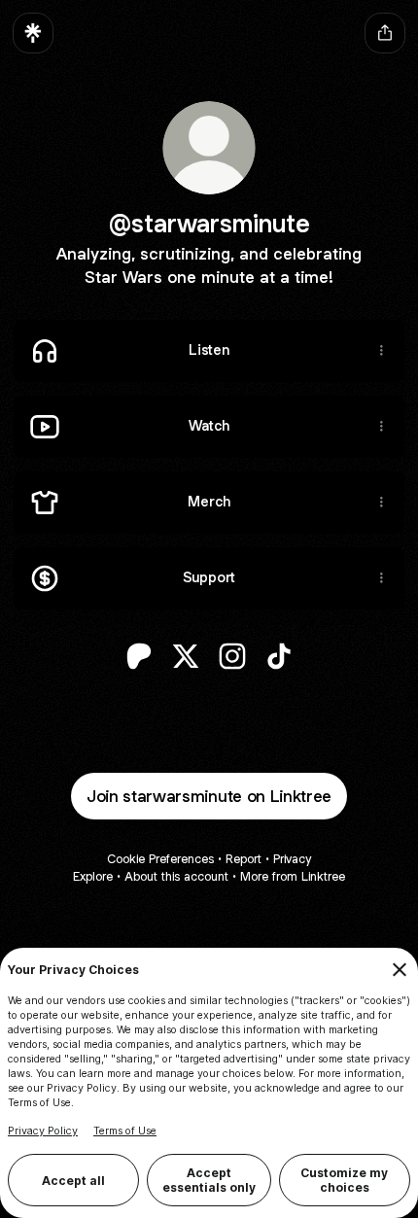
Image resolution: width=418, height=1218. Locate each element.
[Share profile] (385, 33)
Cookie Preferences (160, 859)
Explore (93, 876)
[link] (139, 656)
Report (243, 859)
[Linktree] (33, 33)
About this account (176, 876)
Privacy (292, 859)
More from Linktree (292, 876)
